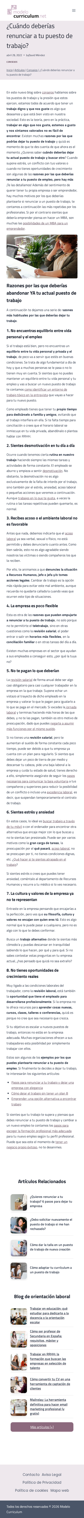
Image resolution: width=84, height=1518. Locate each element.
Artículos (19, 70)
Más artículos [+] (42, 1427)
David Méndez (37, 55)
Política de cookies (31, 1490)
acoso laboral (61, 848)
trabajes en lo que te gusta (36, 498)
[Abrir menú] (73, 10)
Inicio (10, 70)
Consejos (12, 61)
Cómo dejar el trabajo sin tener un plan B (39, 1093)
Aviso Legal (51, 1474)
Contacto (31, 1474)
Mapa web (60, 1490)
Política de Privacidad (42, 1482)
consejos (48, 92)
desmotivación (53, 470)
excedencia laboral (59, 792)
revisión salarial (21, 679)
